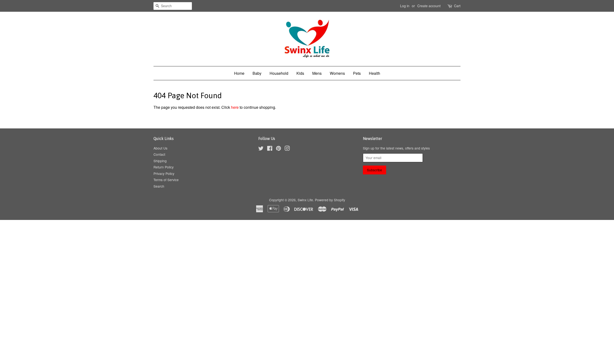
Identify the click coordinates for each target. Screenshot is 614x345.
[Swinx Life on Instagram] (287, 149)
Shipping (160, 160)
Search (159, 186)
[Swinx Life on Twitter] (261, 149)
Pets (357, 73)
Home (239, 73)
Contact (159, 154)
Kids (300, 73)
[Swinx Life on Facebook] (269, 149)
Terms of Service (166, 179)
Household (279, 73)
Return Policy (164, 167)
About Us (160, 148)
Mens (317, 73)
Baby (257, 73)
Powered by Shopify (330, 199)
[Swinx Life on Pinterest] (278, 149)
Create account (429, 5)
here (235, 107)
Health (374, 73)
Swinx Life (305, 199)
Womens (337, 73)
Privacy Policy (164, 173)
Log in (404, 5)
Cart (457, 5)
